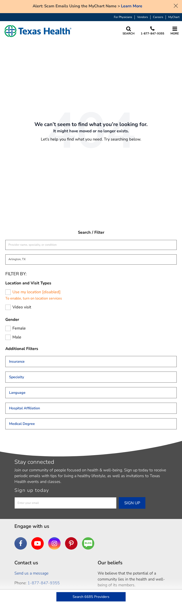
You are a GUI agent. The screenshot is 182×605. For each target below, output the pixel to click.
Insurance (17, 361)
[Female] (8, 328)
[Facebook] (20, 543)
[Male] (8, 337)
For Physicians (123, 17)
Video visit (21, 307)
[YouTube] (37, 543)
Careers (158, 17)
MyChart (174, 17)
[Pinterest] (71, 543)
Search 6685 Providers (91, 596)
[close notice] (176, 5)
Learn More (131, 6)
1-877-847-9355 (44, 583)
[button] (38, 31)
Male (16, 337)
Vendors (142, 17)
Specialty (16, 377)
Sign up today (31, 490)
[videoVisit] (8, 307)
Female (19, 328)
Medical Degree (22, 423)
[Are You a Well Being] (88, 543)
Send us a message (31, 573)
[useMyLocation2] (8, 292)
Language (17, 392)
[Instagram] (54, 543)
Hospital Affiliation (24, 408)
